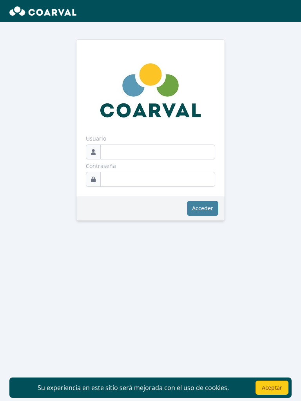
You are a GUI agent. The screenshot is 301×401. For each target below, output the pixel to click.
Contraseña (101, 166)
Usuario (96, 138)
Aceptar (272, 387)
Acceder (202, 208)
